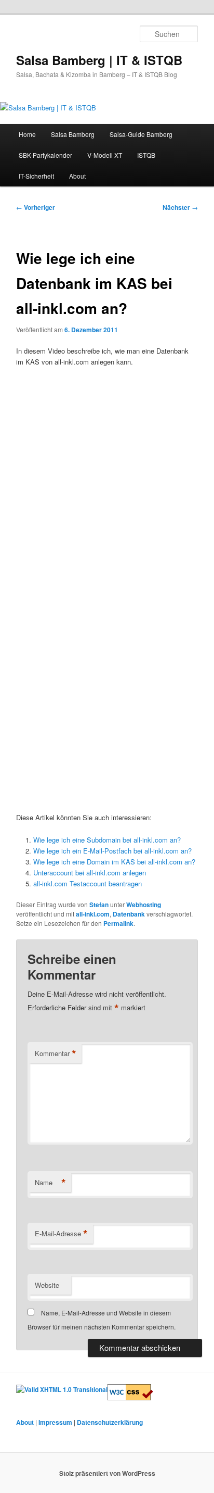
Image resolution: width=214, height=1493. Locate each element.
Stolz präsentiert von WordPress (107, 1473)
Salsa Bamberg (73, 134)
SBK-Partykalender (45, 154)
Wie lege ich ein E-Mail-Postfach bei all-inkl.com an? (112, 851)
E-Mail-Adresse (61, 1233)
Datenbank (129, 914)
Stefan (99, 904)
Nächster (180, 207)
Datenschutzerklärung (110, 1422)
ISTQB (146, 154)
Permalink (118, 923)
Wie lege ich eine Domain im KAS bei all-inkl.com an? (114, 862)
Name (50, 1182)
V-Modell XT (104, 154)
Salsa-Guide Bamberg (141, 134)
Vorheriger (35, 207)
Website (47, 1285)
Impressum (55, 1422)
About (77, 175)
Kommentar (55, 1053)
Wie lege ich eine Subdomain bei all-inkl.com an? (107, 840)
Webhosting (143, 904)
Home (27, 134)
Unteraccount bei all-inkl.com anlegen (89, 872)
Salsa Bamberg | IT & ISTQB (99, 60)
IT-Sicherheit (36, 175)
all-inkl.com (93, 914)
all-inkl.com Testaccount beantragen (87, 883)
